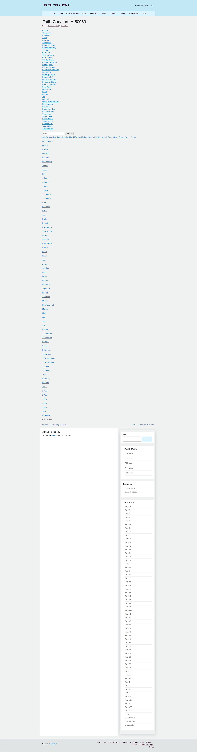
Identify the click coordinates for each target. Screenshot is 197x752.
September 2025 (131, 492)
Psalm (44, 219)
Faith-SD (128, 675)
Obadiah (45, 268)
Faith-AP (128, 514)
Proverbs (45, 223)
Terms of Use (112, 137)
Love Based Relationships (62, 137)
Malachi (45, 301)
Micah (44, 276)
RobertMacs (64, 26)
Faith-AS (128, 521)
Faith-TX (128, 682)
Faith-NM (128, 643)
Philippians (46, 350)
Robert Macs (133, 13)
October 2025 (130, 488)
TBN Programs (130, 718)
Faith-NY (128, 650)
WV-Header (129, 458)
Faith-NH (128, 635)
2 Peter (45, 395)
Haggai (45, 293)
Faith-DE (128, 542)
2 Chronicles (47, 198)
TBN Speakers (130, 721)
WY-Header (129, 453)
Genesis (45, 145)
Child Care (46, 52)
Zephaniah (46, 288)
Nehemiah (46, 207)
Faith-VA (128, 689)
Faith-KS (128, 578)
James (44, 387)
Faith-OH (128, 653)
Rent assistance (48, 111)
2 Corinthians (47, 338)
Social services (47, 121)
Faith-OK (128, 657)
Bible (61, 13)
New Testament (48, 305)
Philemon (45, 379)
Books (97, 137)
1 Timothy (45, 366)
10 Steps (122, 13)
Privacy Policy (124, 137)
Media (104, 13)
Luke (44, 317)
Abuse (44, 38)
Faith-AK (128, 506)
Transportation (47, 126)
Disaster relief (47, 77)
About (143, 13)
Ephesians (46, 346)
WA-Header (129, 468)
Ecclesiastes (47, 227)
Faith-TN (128, 678)
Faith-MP (128, 614)
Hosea (44, 256)
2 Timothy (45, 370)
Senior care (46, 114)
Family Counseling (49, 84)
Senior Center (47, 116)
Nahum (45, 280)
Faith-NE (128, 632)
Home (53, 13)
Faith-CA (128, 528)
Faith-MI (128, 603)
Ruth (44, 174)
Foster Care (46, 89)
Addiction (45, 40)
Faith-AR (128, 517)
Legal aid (45, 99)
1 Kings (45, 186)
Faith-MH (128, 600)
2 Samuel (45, 182)
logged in (54, 435)
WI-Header (129, 463)
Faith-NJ (128, 639)
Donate (112, 13)
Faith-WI (128, 703)
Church (45, 30)
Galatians (45, 342)
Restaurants (46, 35)
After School (46, 43)
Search (125, 434)
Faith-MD (128, 592)
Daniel (44, 252)
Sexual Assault (47, 119)
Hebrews (45, 383)
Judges (45, 170)
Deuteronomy (47, 162)
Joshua (45, 166)
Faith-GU (128, 557)
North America (47, 104)
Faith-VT (128, 696)
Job (43, 97)
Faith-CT (128, 535)
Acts (44, 325)
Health (44, 92)
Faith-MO (128, 610)
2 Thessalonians (48, 362)
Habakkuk (46, 284)
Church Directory (72, 13)
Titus (44, 374)
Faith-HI (128, 560)
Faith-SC (128, 671)
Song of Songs (47, 231)
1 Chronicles (47, 194)
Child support (47, 57)
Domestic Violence (49, 79)
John (44, 321)
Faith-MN (128, 607)
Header (127, 714)
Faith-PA (128, 664)
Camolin (54, 744)
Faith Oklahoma (56, 5)
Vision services (47, 129)
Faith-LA (128, 585)
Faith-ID (128, 567)
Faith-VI (128, 693)
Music (84, 13)
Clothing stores (47, 65)
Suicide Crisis (47, 124)
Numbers (45, 158)
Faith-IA (50, 419)
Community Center (49, 67)
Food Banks (46, 87)
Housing (45, 94)
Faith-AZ (128, 524)
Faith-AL (128, 510)
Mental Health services (50, 102)
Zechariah (46, 297)
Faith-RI (128, 668)
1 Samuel (45, 178)
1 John (44, 399)
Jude (44, 411)
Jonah (44, 272)
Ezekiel (45, 248)
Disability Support (48, 75)
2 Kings (45, 190)
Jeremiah (45, 239)
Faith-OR (128, 660)
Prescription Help (48, 109)
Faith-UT (128, 686)
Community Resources (50, 70)
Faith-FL (128, 546)
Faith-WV (128, 707)
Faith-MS (128, 617)
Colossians (46, 354)
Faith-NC (128, 625)
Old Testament (47, 141)
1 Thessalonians (48, 358)
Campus (45, 50)
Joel (43, 260)
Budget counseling (49, 48)
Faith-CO (128, 532)
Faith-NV (128, 646)
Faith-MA (128, 589)
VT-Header (129, 473)
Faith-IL (127, 571)
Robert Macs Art (88, 137)
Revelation (94, 13)
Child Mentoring (48, 55)
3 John (44, 407)
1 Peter (45, 391)
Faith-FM (128, 549)
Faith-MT (128, 621)
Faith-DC (128, 539)
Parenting (45, 106)
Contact (151, 747)
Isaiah (44, 235)
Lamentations (47, 243)
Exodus (45, 149)
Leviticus (45, 153)
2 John (44, 403)
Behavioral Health (49, 45)
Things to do (46, 33)
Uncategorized (130, 725)
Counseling (46, 72)
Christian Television (49, 62)
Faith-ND (128, 628)
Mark (44, 313)
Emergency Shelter (49, 82)
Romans (45, 329)
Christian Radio (48, 60)
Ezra (44, 203)
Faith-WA (128, 700)
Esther (44, 211)
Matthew (45, 309)
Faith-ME (128, 596)
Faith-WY (128, 711)
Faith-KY (128, 582)
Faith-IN (128, 574)
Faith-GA (128, 553)
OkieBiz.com (47, 137)
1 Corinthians (47, 334)
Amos (44, 264)
